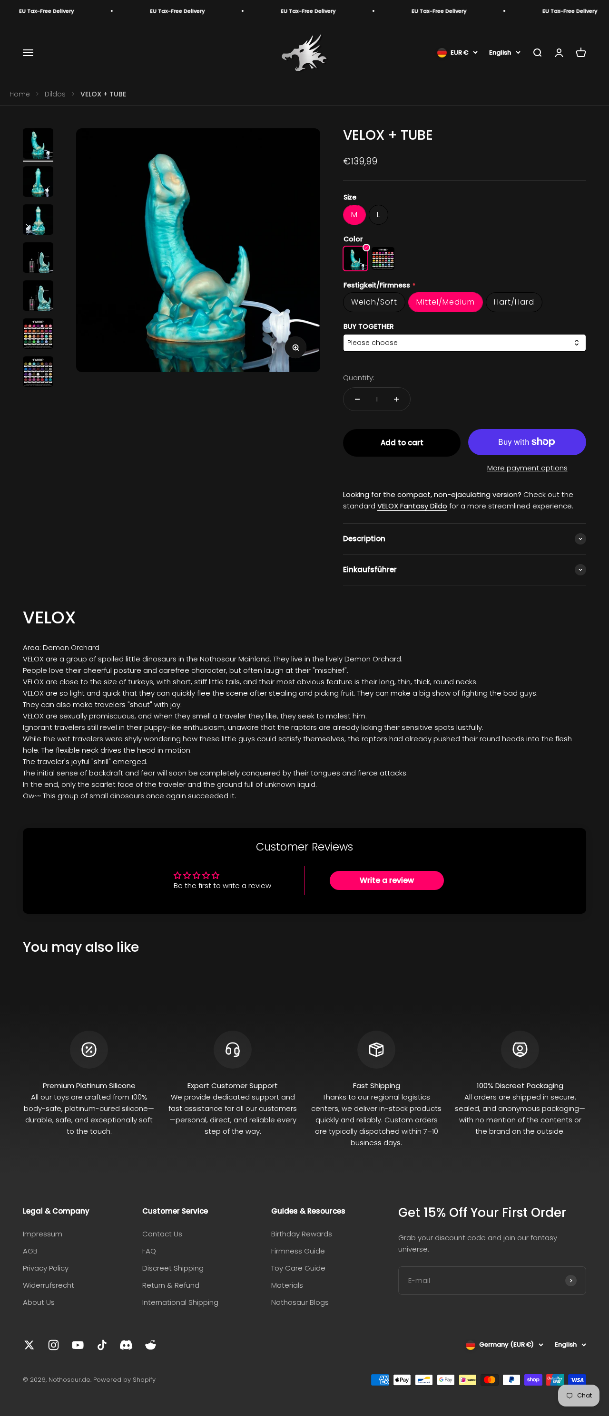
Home (20, 94)
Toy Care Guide (298, 1268)
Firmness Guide (298, 1251)
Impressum (42, 1234)
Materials (287, 1285)
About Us (39, 1302)
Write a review (387, 880)
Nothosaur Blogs (300, 1302)
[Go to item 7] (38, 373)
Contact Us (162, 1234)
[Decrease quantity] (357, 399)
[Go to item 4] (38, 259)
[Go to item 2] (38, 183)
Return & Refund (170, 1285)
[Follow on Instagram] (53, 1345)
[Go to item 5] (38, 297)
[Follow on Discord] (126, 1345)
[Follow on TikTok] (102, 1345)
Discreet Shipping (173, 1268)
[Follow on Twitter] (29, 1345)
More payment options (527, 468)
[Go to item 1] (38, 145)
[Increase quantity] (396, 399)
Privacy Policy (46, 1268)
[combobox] (465, 343)
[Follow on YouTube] (77, 1345)
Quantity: (358, 378)
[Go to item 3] (38, 221)
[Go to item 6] (38, 335)
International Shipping (180, 1302)
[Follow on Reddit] (150, 1345)
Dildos (55, 94)
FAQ (149, 1251)
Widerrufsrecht (48, 1285)
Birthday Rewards (301, 1234)
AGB (30, 1251)
